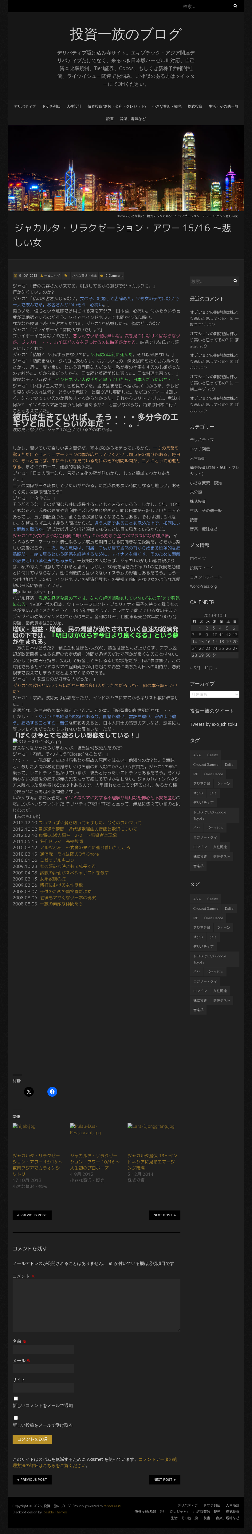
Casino (212, 755)
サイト (19, 1379)
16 (208, 641)
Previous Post (34, 1215)
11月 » (210, 667)
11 (221, 635)
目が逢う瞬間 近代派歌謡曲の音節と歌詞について (87, 829)
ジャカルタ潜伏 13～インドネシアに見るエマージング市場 (152, 1162)
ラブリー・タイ (205, 837)
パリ (196, 827)
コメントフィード (206, 577)
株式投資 (195, 106)
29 (201, 655)
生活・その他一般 (223, 106)
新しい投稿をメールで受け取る (43, 1425)
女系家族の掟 (53, 879)
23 (208, 648)
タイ (213, 793)
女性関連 (220, 846)
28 (194, 655)
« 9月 (195, 667)
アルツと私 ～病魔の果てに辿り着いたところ (85, 847)
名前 (19, 1341)
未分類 (196, 492)
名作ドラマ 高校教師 (61, 841)
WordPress (112, 1506)
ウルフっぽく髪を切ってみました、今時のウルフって (90, 822)
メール (22, 1360)
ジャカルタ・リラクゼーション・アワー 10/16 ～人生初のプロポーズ (95, 1162)
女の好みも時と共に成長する (68, 866)
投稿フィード (202, 567)
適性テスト (221, 856)
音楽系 (198, 866)
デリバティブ (25, 106)
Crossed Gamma (206, 764)
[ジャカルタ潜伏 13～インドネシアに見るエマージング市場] (153, 1137)
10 (214, 635)
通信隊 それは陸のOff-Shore (69, 854)
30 (208, 655)
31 (214, 655)
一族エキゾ (52, 275)
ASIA (197, 755)
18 (221, 641)
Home (121, 216)
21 (194, 648)
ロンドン (200, 846)
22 (201, 648)
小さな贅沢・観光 (167, 106)
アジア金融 (201, 783)
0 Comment (114, 275)
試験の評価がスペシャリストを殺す (74, 873)
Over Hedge (213, 774)
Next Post (163, 1215)
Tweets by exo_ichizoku (213, 724)
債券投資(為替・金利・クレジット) (117, 106)
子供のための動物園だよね (66, 891)
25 (221, 648)
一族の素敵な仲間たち (61, 904)
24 (214, 648)
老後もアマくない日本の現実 (68, 897)
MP (195, 774)
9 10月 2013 (27, 275)
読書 (110, 118)
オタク (198, 793)
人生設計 (74, 106)
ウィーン (223, 783)
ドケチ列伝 (51, 106)
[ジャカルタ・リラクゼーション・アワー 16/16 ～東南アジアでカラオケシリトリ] (38, 1137)
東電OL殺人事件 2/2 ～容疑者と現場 (78, 835)
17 (214, 641)
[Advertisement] (96, 1025)
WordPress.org (203, 586)
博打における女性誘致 (61, 885)
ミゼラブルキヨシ (57, 860)
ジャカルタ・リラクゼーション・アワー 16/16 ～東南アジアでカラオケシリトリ (38, 1165)
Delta (229, 764)
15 (201, 641)
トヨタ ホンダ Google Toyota (209, 815)
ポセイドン (215, 827)
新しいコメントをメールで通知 (43, 1405)
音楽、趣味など (133, 118)
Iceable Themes (55, 1512)
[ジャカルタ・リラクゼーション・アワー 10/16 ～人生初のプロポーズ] (95, 1137)
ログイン (198, 558)
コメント (24, 1276)
